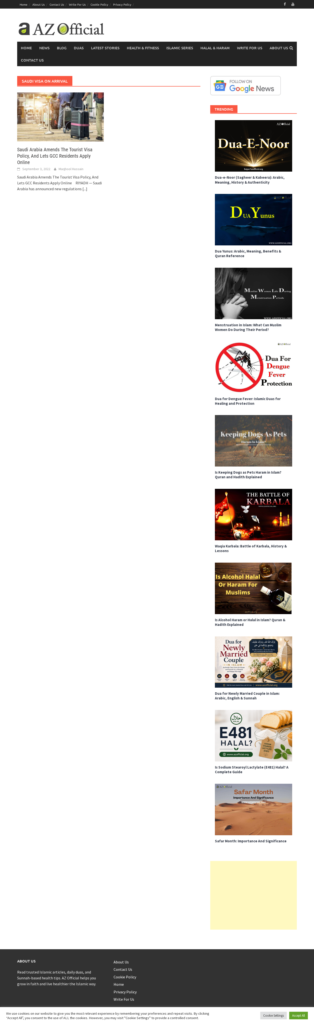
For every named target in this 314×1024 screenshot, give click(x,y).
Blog (61, 47)
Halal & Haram (215, 47)
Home (23, 4)
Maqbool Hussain (71, 169)
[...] (84, 188)
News (44, 47)
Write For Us (77, 4)
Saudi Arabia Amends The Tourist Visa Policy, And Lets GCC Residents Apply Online (54, 156)
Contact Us (57, 4)
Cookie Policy (99, 4)
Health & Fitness (143, 47)
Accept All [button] (298, 1015)
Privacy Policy (122, 4)
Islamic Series (179, 47)
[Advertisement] (253, 895)
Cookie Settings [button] (273, 1015)
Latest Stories (105, 47)
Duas (79, 47)
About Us (38, 4)
